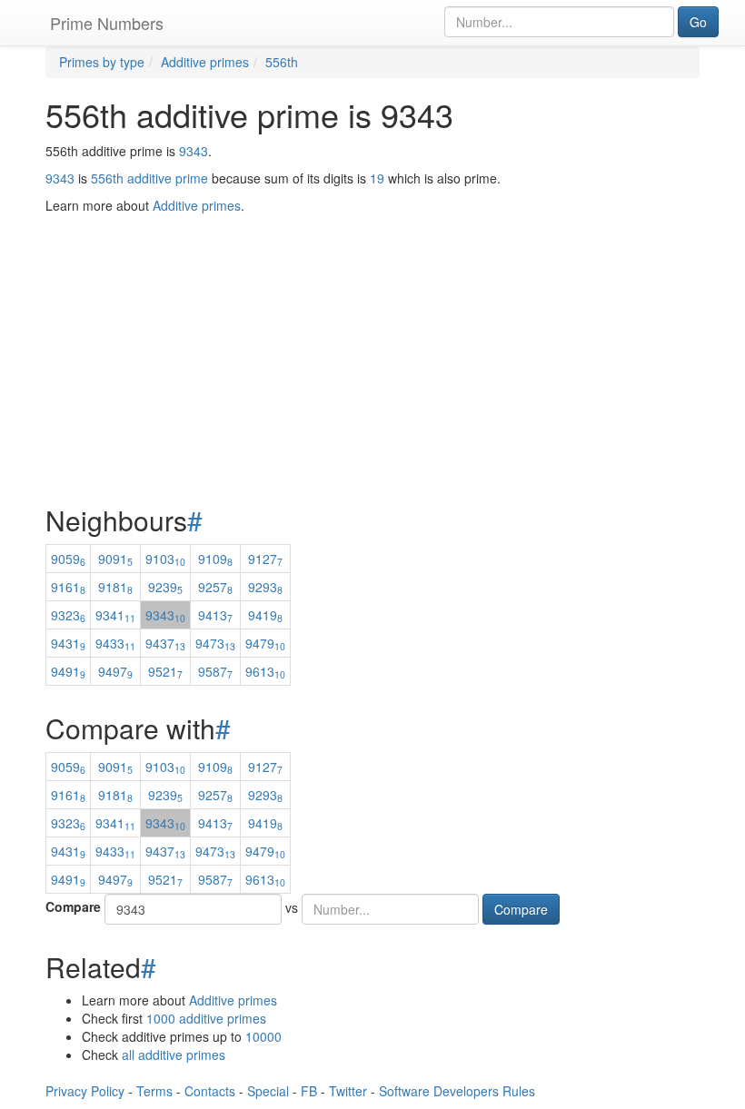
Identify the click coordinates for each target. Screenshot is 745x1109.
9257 (215, 587)
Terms (154, 1091)
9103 (165, 559)
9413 (215, 615)
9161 (68, 587)
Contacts (209, 1091)
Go (698, 22)
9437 (165, 643)
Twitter (348, 1091)
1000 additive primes (206, 1018)
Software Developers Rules (457, 1091)
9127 (265, 559)
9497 (115, 671)
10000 (263, 1036)
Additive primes (233, 1000)
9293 (265, 587)
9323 (68, 615)
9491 (68, 671)
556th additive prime (149, 178)
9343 (193, 151)
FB (309, 1091)
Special (268, 1091)
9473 (215, 643)
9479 (265, 643)
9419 (265, 615)
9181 (115, 587)
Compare (73, 906)
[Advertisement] (372, 314)
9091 (115, 559)
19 (377, 178)
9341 (115, 615)
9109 (215, 559)
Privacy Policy (84, 1091)
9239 (165, 587)
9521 (165, 671)
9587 (215, 671)
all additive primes (173, 1054)
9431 (68, 643)
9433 (115, 643)
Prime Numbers (107, 23)
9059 (68, 559)
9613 (265, 671)
